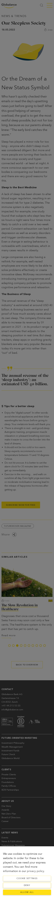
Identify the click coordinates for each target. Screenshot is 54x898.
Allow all (27, 892)
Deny (27, 885)
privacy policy (35, 871)
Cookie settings (27, 878)
